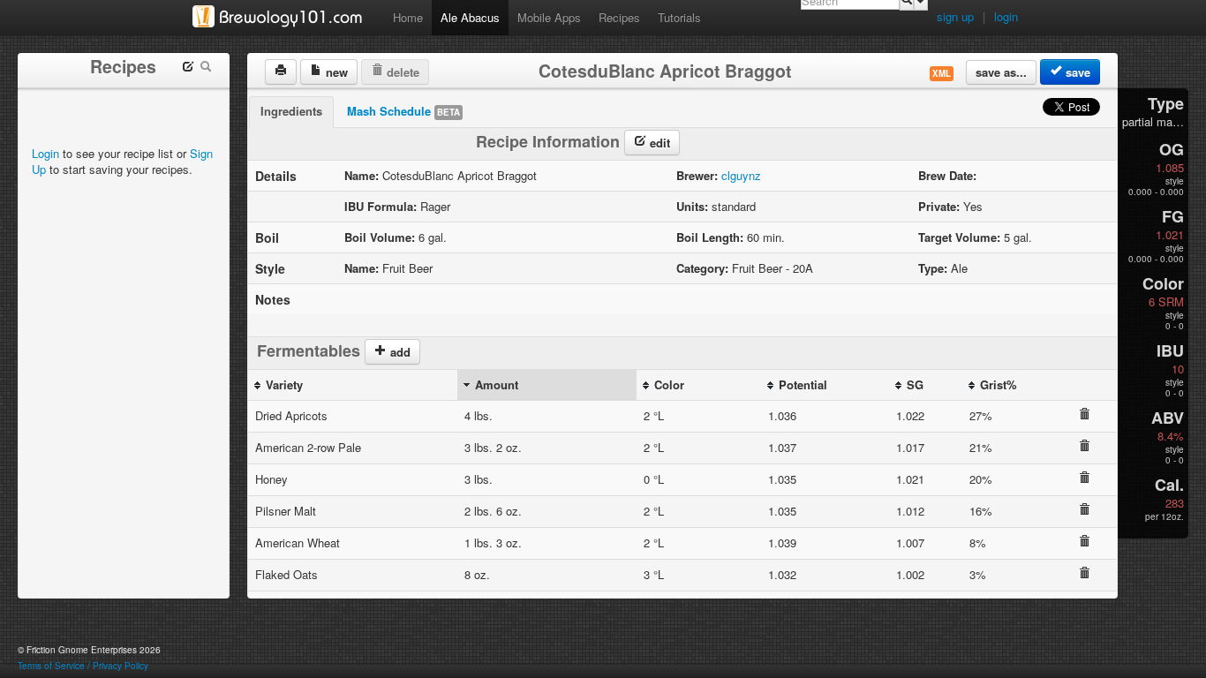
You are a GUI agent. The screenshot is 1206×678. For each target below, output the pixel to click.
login (1006, 16)
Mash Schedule (403, 110)
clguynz (741, 175)
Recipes (619, 17)
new (335, 72)
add (399, 351)
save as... (1001, 72)
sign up (955, 16)
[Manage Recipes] (188, 68)
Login (45, 153)
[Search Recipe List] (206, 68)
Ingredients (291, 110)
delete (401, 72)
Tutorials (679, 17)
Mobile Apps (549, 17)
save (1076, 72)
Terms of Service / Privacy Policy (83, 665)
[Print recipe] (281, 72)
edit (658, 142)
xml (941, 73)
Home (408, 17)
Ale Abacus (470, 17)
